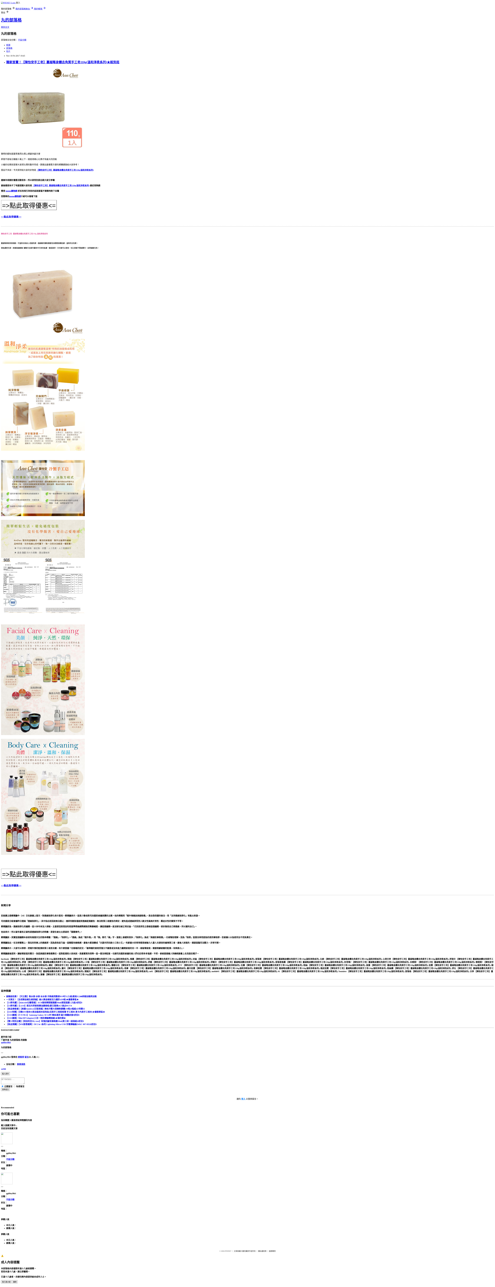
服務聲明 (272, 1251)
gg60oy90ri (6, 1042)
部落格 (9, 48)
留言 (27, 1057)
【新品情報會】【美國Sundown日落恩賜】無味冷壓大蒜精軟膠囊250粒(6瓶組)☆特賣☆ (45, 1009)
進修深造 (21, 1064)
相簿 (8, 45)
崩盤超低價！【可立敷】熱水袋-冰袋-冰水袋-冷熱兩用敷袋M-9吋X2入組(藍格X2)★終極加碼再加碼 (51, 996)
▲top (3, 1069)
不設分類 (22, 40)
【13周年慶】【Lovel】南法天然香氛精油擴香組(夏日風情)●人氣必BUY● (39, 1006)
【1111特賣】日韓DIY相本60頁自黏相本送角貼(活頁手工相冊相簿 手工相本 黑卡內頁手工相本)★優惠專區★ (55, 1012)
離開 (14, 1282)
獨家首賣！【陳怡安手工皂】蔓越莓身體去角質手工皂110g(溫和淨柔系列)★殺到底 (62, 62)
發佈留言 (5, 1089)
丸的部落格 (11, 20)
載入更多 (5, 1074)
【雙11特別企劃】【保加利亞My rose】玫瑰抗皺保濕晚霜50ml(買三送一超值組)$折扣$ (45, 1021)
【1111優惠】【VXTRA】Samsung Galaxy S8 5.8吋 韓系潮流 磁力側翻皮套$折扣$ (42, 1015)
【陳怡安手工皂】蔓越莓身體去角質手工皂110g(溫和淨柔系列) (65, 170)
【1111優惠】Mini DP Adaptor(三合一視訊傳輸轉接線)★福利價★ (36, 1018)
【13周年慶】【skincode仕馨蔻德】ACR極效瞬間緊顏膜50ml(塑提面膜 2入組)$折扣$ (44, 1002)
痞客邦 (21, 1057)
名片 (8, 51)
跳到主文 (5, 27)
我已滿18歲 (6, 1282)
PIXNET (228, 1251)
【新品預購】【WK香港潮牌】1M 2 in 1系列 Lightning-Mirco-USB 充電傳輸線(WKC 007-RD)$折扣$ (51, 1024)
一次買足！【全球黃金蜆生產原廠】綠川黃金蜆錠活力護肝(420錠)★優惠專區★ (42, 999)
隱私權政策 (262, 1251)
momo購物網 (11, 191)
